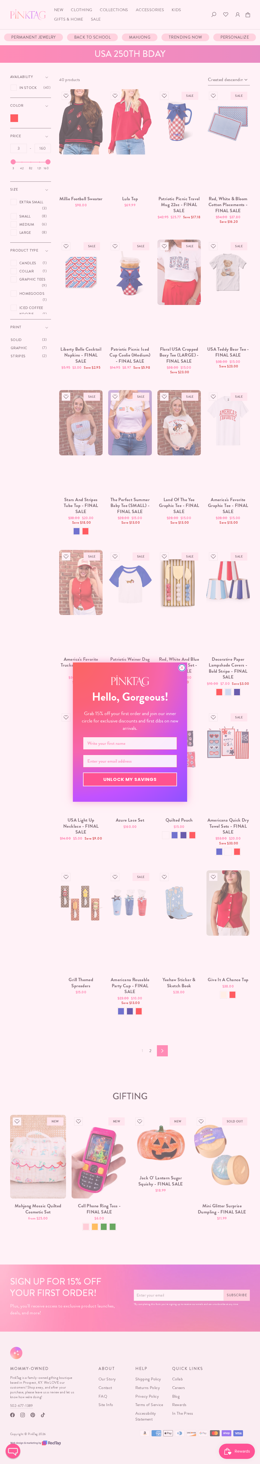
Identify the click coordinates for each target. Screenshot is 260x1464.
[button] (13, 1451)
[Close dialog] (182, 668)
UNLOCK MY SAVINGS (130, 779)
